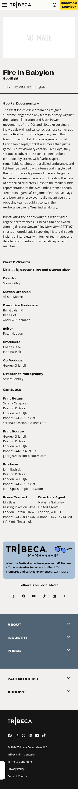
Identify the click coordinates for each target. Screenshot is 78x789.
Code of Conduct (18, 776)
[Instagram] (13, 596)
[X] (64, 596)
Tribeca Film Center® (21, 754)
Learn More (61, 571)
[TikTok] (44, 596)
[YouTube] (33, 596)
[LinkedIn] (54, 596)
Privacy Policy (16, 769)
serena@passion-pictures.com (24, 423)
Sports (8, 103)
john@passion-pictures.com (23, 489)
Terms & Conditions (20, 761)
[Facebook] (23, 596)
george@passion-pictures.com (25, 456)
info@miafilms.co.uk (17, 522)
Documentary (27, 103)
